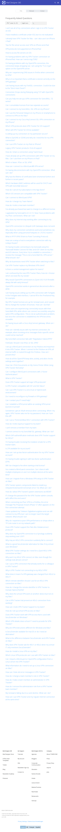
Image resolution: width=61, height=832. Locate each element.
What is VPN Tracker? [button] (14, 378)
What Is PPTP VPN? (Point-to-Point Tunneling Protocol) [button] (27, 236)
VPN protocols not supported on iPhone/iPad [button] (23, 49)
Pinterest (5, 778)
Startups (34, 800)
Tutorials (20, 754)
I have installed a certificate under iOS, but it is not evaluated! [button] (29, 34)
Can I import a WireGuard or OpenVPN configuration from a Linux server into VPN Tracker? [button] (29, 660)
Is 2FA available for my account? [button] (18, 448)
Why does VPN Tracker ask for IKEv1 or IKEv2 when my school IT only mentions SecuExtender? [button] (30, 646)
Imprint (49, 767)
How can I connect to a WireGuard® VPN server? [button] (25, 166)
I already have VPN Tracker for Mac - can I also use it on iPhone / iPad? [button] (30, 39)
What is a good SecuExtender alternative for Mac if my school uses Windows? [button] (29, 545)
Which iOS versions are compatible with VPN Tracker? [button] (26, 193)
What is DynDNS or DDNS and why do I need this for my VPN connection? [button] (29, 139)
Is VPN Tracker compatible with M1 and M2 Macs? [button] (25, 386)
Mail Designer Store (8, 754)
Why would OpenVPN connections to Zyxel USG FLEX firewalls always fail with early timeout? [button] (30, 281)
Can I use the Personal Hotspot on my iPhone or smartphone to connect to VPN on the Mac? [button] (30, 114)
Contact (42, 11)
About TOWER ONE (52, 754)
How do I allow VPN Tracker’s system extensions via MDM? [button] (28, 491)
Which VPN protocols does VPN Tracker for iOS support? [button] (28, 126)
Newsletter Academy (8, 774)
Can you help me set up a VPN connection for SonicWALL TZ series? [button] (29, 100)
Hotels (33, 778)
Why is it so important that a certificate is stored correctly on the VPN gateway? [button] (30, 80)
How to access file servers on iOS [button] (18, 53)
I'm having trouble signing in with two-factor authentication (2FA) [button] (28, 460)
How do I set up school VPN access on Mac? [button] (23, 611)
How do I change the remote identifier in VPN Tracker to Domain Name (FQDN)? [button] (27, 588)
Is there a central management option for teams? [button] (25, 269)
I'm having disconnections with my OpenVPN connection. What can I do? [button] (30, 171)
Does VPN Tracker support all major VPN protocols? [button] (26, 382)
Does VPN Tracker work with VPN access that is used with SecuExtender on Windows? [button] (28, 616)
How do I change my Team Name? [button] (19, 201)
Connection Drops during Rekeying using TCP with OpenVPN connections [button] (29, 93)
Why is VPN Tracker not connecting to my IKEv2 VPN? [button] (26, 570)
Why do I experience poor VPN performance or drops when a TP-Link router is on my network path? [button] (30, 521)
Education (34, 769)
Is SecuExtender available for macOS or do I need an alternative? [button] (26, 632)
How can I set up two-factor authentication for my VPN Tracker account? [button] (30, 453)
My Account (21, 758)
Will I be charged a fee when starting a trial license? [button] (25, 465)
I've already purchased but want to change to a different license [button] (30, 209)
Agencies (34, 754)
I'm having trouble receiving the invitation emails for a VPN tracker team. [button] (28, 443)
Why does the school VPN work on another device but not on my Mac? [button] (29, 595)
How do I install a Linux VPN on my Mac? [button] (21, 651)
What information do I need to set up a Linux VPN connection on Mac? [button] (30, 666)
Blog (4, 769)
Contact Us (21, 772)
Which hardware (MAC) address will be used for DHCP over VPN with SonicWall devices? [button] (29, 184)
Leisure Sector (36, 783)
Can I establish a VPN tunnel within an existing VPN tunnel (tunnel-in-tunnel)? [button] (28, 405)
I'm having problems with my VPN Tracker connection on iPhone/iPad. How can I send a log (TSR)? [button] (28, 58)
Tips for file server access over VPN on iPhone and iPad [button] (27, 45)
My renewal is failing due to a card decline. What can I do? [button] (28, 693)
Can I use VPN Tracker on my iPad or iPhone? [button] (23, 144)
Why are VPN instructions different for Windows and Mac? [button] (28, 627)
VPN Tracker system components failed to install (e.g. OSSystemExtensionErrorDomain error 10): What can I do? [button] (28, 486)
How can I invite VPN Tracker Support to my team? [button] (25, 607)
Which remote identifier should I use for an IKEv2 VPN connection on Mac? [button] (27, 582)
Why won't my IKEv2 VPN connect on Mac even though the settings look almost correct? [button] (29, 558)
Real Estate (35, 792)
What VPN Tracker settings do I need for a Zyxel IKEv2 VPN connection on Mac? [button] (28, 551)
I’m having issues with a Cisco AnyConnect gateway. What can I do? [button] (30, 324)
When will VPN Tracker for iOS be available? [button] (22, 130)
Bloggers (34, 758)
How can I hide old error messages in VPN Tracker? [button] (26, 672)
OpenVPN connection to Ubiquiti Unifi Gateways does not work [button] (30, 226)
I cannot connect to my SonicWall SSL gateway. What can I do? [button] (30, 431)
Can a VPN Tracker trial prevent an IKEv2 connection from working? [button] (28, 601)
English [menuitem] (23, 827)
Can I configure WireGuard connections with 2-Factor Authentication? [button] (26, 373)
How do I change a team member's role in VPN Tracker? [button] (27, 676)
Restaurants (35, 796)
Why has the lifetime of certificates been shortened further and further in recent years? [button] (30, 178)
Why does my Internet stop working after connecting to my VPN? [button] (28, 220)
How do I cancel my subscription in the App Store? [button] (25, 189)
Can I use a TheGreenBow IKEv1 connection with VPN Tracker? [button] (30, 420)
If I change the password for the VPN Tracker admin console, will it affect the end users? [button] (29, 496)
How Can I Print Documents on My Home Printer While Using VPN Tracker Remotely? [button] (29, 366)
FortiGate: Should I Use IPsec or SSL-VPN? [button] (22, 343)
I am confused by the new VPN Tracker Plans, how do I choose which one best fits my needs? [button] (30, 274)
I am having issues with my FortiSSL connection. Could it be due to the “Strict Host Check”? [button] (30, 86)
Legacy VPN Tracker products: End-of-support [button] (24, 148)
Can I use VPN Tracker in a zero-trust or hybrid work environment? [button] (26, 391)
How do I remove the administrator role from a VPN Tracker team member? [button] (29, 687)
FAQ (21, 11)
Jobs (48, 772)
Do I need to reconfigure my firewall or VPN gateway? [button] (26, 396)
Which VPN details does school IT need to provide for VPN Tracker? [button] (28, 622)
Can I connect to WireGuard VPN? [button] (19, 197)
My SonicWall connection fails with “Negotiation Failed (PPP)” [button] (29, 339)
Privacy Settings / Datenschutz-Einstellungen (30, 821)
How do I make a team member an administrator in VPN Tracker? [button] (27, 681)
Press (48, 758)
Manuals (31, 11)
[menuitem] (23, 827)
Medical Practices (36, 787)
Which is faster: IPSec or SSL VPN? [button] (19, 162)
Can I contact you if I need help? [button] (18, 400)
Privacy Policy (50, 763)
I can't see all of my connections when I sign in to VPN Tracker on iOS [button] (30, 29)
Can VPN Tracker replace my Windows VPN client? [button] (25, 265)
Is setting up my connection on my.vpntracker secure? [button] (27, 134)
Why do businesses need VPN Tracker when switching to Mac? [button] (30, 261)
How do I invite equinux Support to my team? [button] (23, 424)
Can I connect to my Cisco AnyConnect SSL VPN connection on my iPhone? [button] (30, 120)
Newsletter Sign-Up (23, 767)
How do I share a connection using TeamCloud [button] (24, 152)
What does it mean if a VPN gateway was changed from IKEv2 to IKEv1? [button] (30, 575)
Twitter (5, 765)
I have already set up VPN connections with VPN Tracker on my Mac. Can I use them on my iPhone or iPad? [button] (30, 157)
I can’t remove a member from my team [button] (21, 427)
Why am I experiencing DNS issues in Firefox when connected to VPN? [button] (30, 73)
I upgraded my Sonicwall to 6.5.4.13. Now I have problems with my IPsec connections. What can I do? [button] (30, 214)
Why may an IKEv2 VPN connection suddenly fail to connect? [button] (29, 540)
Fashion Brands (36, 774)
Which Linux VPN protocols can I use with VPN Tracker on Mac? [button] (30, 655)
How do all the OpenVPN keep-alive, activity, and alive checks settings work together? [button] (29, 359)
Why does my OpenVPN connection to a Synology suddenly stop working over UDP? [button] (29, 535)
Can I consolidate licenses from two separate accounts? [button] (27, 105)
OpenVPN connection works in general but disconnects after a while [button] (30, 287)
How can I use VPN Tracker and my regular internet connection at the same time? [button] (30, 698)
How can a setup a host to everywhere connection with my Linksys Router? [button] (28, 241)
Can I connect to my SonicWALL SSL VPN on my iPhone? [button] (27, 109)
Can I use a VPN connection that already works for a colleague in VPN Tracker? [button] (30, 565)
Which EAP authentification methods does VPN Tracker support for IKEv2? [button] (30, 436)
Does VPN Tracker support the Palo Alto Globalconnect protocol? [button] (27, 528)
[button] (58, 2)
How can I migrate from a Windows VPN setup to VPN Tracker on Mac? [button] (30, 479)
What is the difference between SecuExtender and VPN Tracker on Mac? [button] (30, 639)
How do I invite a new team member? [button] (20, 205)
